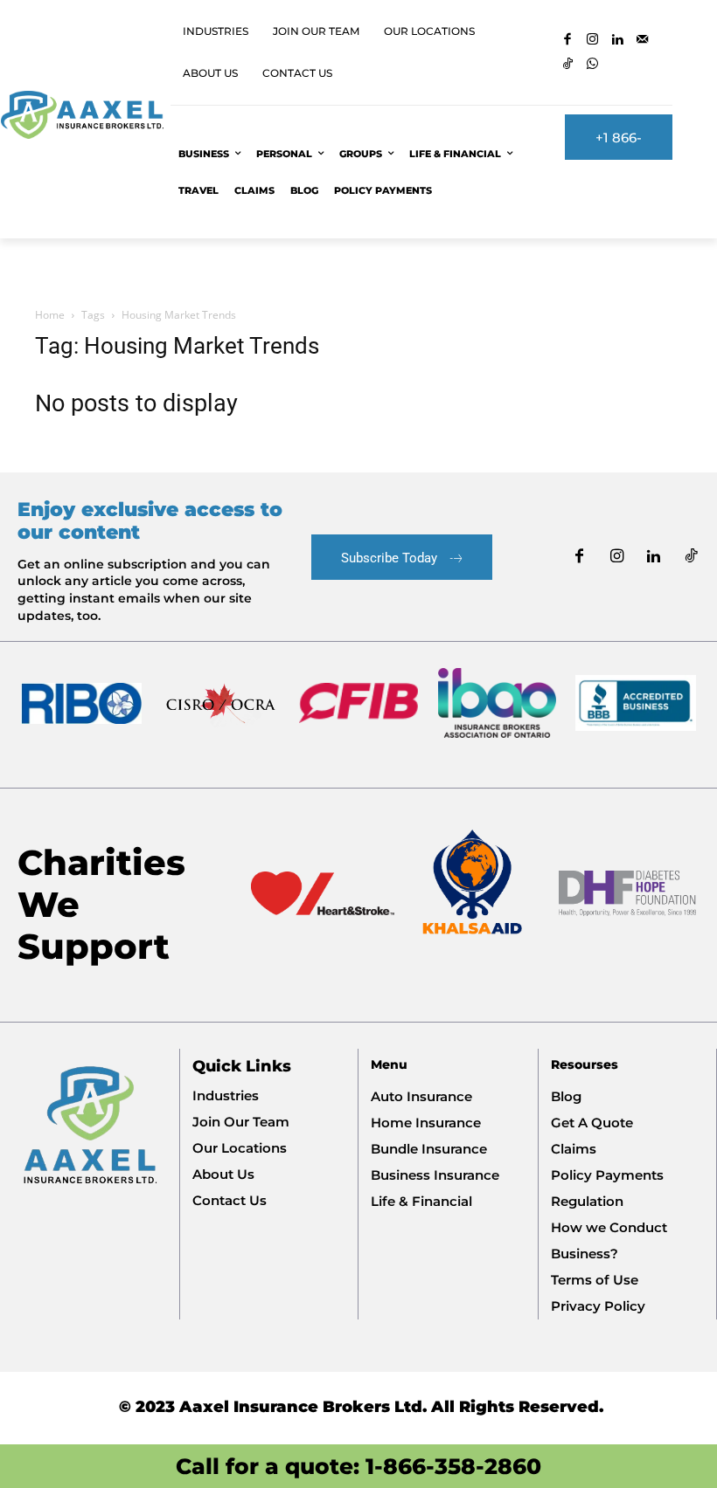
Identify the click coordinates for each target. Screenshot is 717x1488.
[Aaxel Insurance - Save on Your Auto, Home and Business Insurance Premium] (81, 115)
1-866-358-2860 (453, 1466)
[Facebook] (568, 40)
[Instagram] (593, 40)
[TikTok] (568, 65)
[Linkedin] (617, 40)
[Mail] (643, 40)
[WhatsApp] (593, 65)
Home (50, 314)
